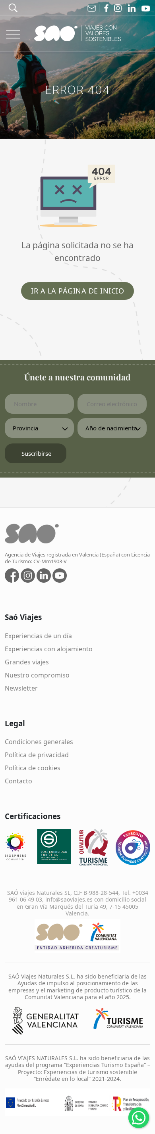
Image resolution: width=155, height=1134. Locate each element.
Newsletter (21, 688)
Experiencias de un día (38, 635)
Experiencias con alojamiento (49, 649)
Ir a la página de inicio (77, 290)
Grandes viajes (27, 662)
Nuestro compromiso (37, 675)
